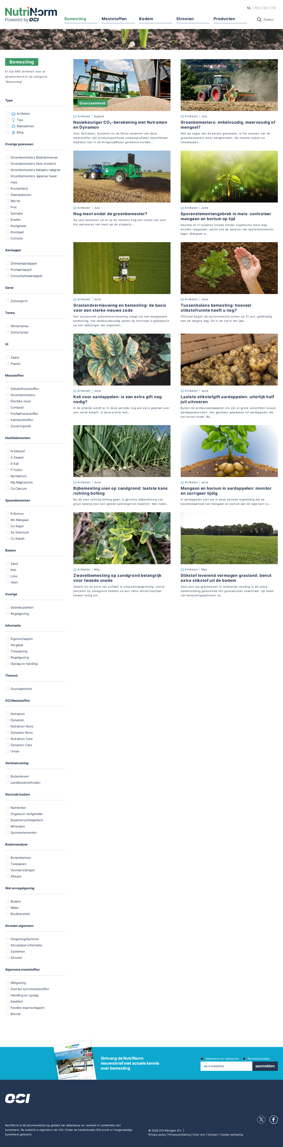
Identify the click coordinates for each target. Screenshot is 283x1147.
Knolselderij (19, 188)
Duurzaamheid (21, 689)
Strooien (185, 18)
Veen (14, 582)
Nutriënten (18, 808)
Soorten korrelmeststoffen (29, 989)
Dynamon (17, 720)
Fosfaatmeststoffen (24, 414)
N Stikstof (17, 451)
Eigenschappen (21, 639)
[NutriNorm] (31, 14)
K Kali (14, 464)
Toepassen (18, 864)
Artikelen (23, 114)
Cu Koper (17, 526)
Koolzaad (17, 232)
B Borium (17, 514)
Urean (14, 751)
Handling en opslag (24, 995)
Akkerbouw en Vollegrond (222, 1058)
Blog (20, 132)
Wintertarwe (19, 326)
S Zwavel (17, 457)
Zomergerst (19, 301)
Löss (13, 576)
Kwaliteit (16, 1001)
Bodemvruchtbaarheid (26, 820)
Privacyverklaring (179, 1134)
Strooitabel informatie (26, 945)
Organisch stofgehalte (26, 814)
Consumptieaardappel (26, 276)
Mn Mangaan (19, 520)
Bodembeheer (20, 858)
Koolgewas (18, 226)
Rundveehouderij (258, 1058)
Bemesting (75, 18)
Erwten (15, 220)
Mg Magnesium (21, 482)
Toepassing (18, 651)
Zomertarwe (19, 332)
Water (14, 908)
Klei (13, 570)
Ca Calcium (18, 489)
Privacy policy (157, 1134)
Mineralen (17, 826)
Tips (20, 120)
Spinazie (16, 213)
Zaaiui (14, 357)
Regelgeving (19, 614)
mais (13, 182)
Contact (213, 1134)
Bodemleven (19, 776)
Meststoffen (114, 18)
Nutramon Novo (21, 726)
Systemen (17, 951)
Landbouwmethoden (25, 783)
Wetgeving (18, 983)
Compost (17, 407)
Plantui (15, 364)
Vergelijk (16, 645)
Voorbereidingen (22, 870)
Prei (13, 207)
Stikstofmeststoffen (24, 389)
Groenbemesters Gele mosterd (33, 164)
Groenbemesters (22, 395)
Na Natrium (18, 476)
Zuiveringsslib (20, 426)
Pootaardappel (21, 270)
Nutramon (17, 714)
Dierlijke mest (20, 401)
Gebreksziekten (22, 607)
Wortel (15, 201)
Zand (14, 564)
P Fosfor (16, 470)
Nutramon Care (21, 739)
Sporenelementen (23, 833)
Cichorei (16, 238)
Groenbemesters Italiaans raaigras (35, 170)
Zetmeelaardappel (23, 263)
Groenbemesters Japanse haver (33, 176)
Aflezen (16, 876)
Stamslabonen (20, 195)
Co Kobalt (17, 539)
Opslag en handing (23, 664)
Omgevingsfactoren (24, 939)
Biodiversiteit (20, 914)
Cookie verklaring (231, 1134)
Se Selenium (19, 532)
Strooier (16, 958)
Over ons (199, 1134)
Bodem (146, 18)
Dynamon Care (21, 745)
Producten (224, 18)
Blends (15, 1014)
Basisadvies (25, 126)
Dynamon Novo (21, 733)
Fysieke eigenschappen (27, 1008)
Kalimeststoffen (21, 420)
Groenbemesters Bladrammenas (33, 157)
